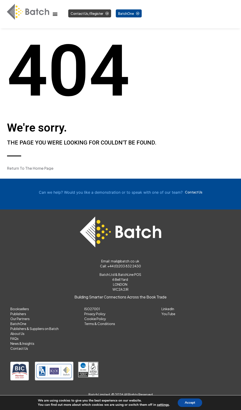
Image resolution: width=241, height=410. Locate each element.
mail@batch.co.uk (125, 261)
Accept (190, 402)
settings (163, 405)
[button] (55, 14)
